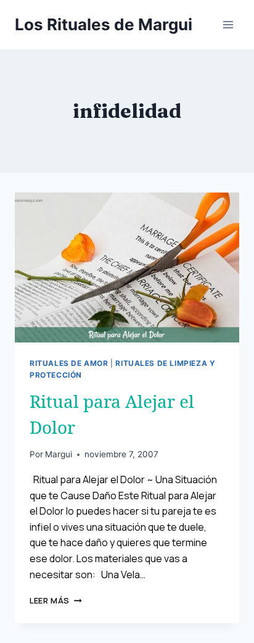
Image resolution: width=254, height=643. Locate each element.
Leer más (55, 600)
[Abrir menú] (227, 24)
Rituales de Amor (69, 363)
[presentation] (127, 267)
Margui (58, 454)
